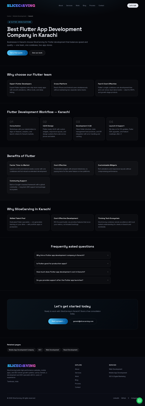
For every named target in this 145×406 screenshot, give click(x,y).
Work (78, 5)
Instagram (134, 398)
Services (69, 5)
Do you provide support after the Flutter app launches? (72, 280)
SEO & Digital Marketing (117, 376)
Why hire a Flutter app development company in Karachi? (72, 255)
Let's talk (132, 5)
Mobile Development (19, 16)
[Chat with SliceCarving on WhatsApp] (139, 400)
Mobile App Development (118, 373)
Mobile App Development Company (21, 350)
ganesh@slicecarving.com (83, 321)
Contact (101, 5)
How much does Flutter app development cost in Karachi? (72, 272)
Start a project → (58, 321)
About (61, 5)
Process (92, 5)
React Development (70, 350)
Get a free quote (17, 53)
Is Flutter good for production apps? (72, 263)
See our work (37, 53)
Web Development (52, 350)
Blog (84, 5)
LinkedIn (116, 398)
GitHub (123, 398)
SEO (39, 350)
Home (9, 16)
